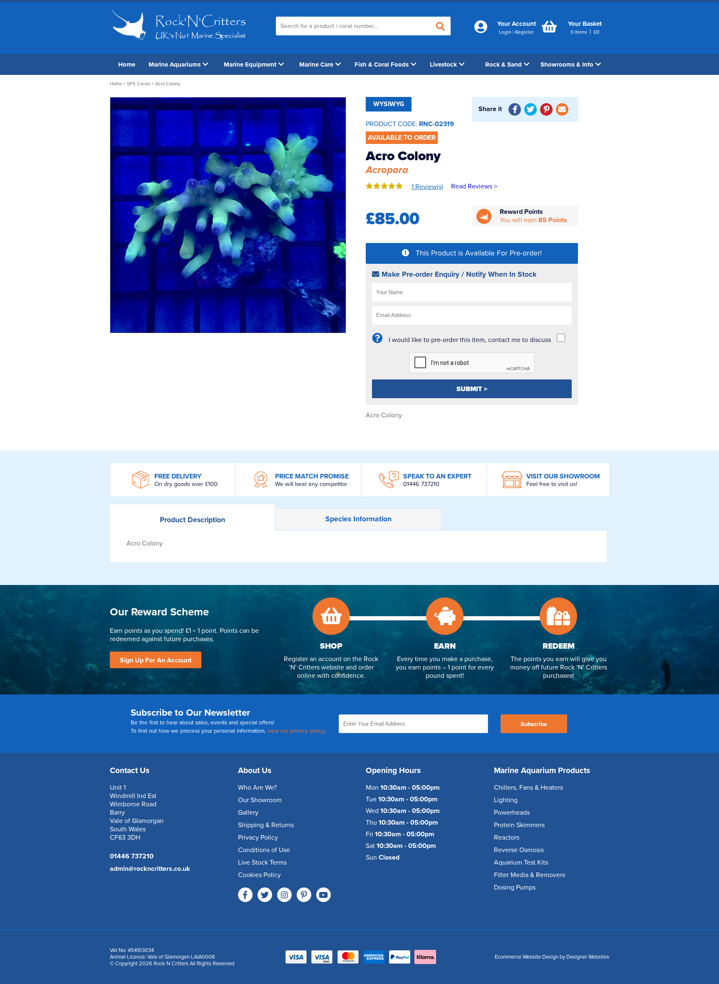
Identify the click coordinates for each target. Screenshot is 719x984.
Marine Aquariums (175, 64)
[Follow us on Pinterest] (304, 894)
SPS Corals (138, 84)
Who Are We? (257, 787)
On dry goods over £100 (186, 484)
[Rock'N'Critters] (180, 44)
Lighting (506, 800)
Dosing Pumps (515, 887)
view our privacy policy (295, 731)
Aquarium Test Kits (521, 862)
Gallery (248, 812)
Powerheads (512, 812)
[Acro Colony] (228, 215)
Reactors (506, 837)
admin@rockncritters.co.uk (150, 869)
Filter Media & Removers (529, 875)
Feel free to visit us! (551, 484)
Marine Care (316, 64)
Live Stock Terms (262, 862)
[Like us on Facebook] (245, 894)
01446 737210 (421, 484)
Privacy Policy (258, 837)
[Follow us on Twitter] (265, 894)
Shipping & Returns (266, 825)
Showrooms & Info (566, 64)
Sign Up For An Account (155, 660)
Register (524, 32)
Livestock (443, 64)
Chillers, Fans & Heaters (528, 787)
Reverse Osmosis (519, 850)
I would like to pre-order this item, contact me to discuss (470, 340)
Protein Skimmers (519, 825)
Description (192, 520)
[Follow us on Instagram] (284, 894)
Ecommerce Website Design (526, 957)
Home (126, 64)
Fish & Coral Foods (382, 64)
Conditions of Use (264, 850)
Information (358, 519)
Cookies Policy (259, 875)
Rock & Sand (503, 64)
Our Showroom (260, 800)
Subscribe (534, 724)
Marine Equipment (250, 64)
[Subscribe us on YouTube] (323, 894)
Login (505, 32)
